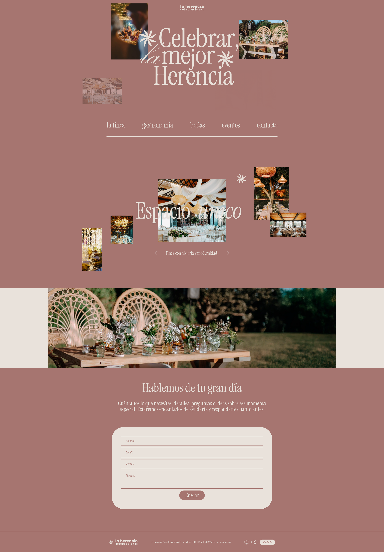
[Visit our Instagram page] (246, 542)
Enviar (192, 495)
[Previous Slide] (156, 253)
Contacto (267, 542)
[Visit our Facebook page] (253, 542)
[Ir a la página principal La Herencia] (192, 5)
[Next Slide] (228, 253)
